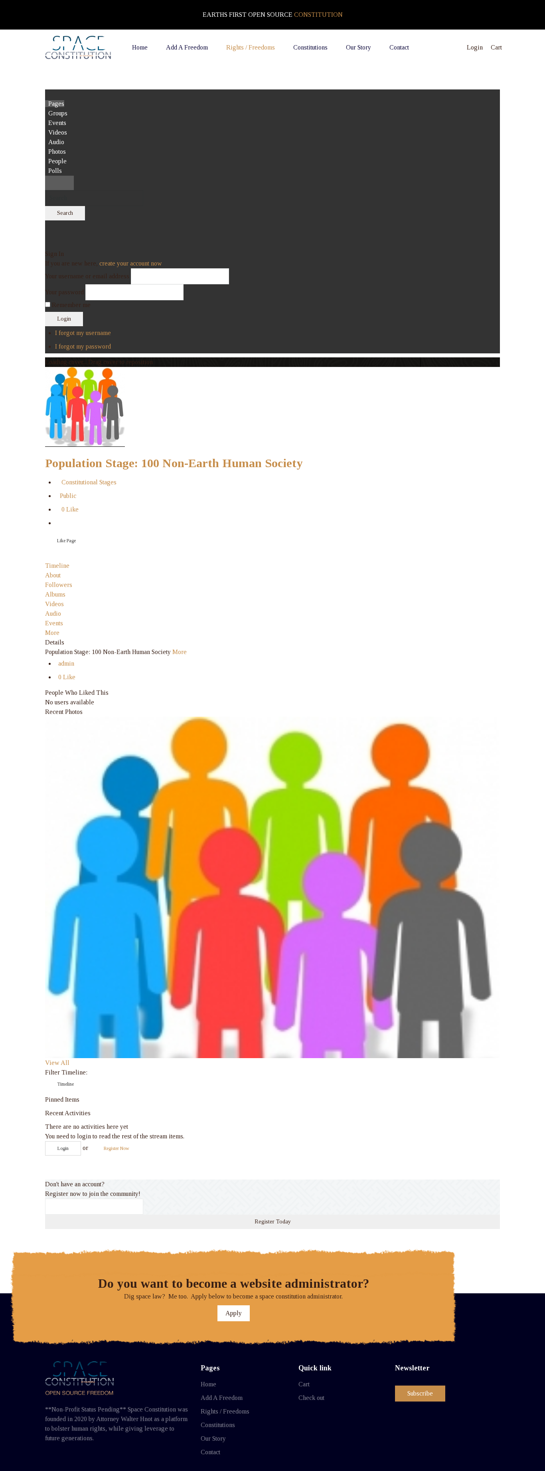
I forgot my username (83, 332)
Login (64, 319)
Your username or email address (87, 276)
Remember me (71, 304)
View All (57, 1062)
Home (208, 1384)
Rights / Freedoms (225, 1411)
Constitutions (218, 1424)
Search (65, 213)
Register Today (273, 1222)
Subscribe (420, 1393)
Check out (311, 1397)
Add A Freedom (222, 1397)
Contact (210, 1452)
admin (66, 663)
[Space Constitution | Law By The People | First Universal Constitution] (78, 47)
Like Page (66, 540)
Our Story (213, 1438)
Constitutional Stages (87, 482)
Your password (64, 292)
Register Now (116, 1148)
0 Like (68, 509)
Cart (304, 1384)
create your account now (130, 263)
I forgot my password (83, 346)
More (179, 651)
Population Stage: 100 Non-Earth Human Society (174, 463)
